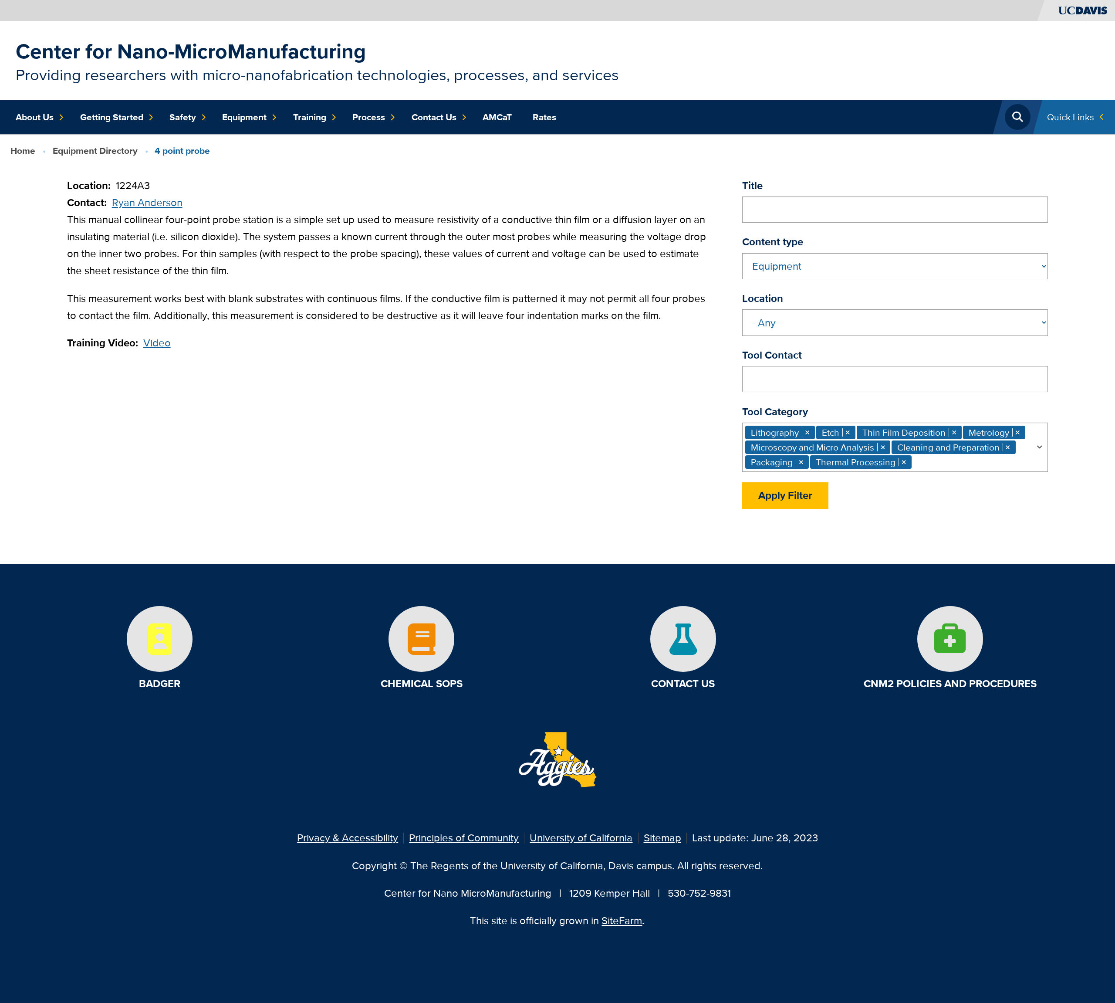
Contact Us (434, 117)
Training (309, 117)
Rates (544, 117)
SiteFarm (621, 920)
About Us (35, 117)
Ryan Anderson (147, 202)
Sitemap (662, 837)
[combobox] (895, 447)
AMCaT (497, 117)
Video (157, 342)
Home (22, 150)
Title (752, 185)
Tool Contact (772, 355)
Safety (182, 117)
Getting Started (111, 117)
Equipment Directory (95, 150)
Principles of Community (464, 837)
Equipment (244, 117)
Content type (772, 241)
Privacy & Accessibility (347, 837)
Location (762, 298)
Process (368, 117)
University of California (581, 837)
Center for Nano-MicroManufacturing (191, 51)
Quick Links (1070, 117)
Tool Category (775, 411)
